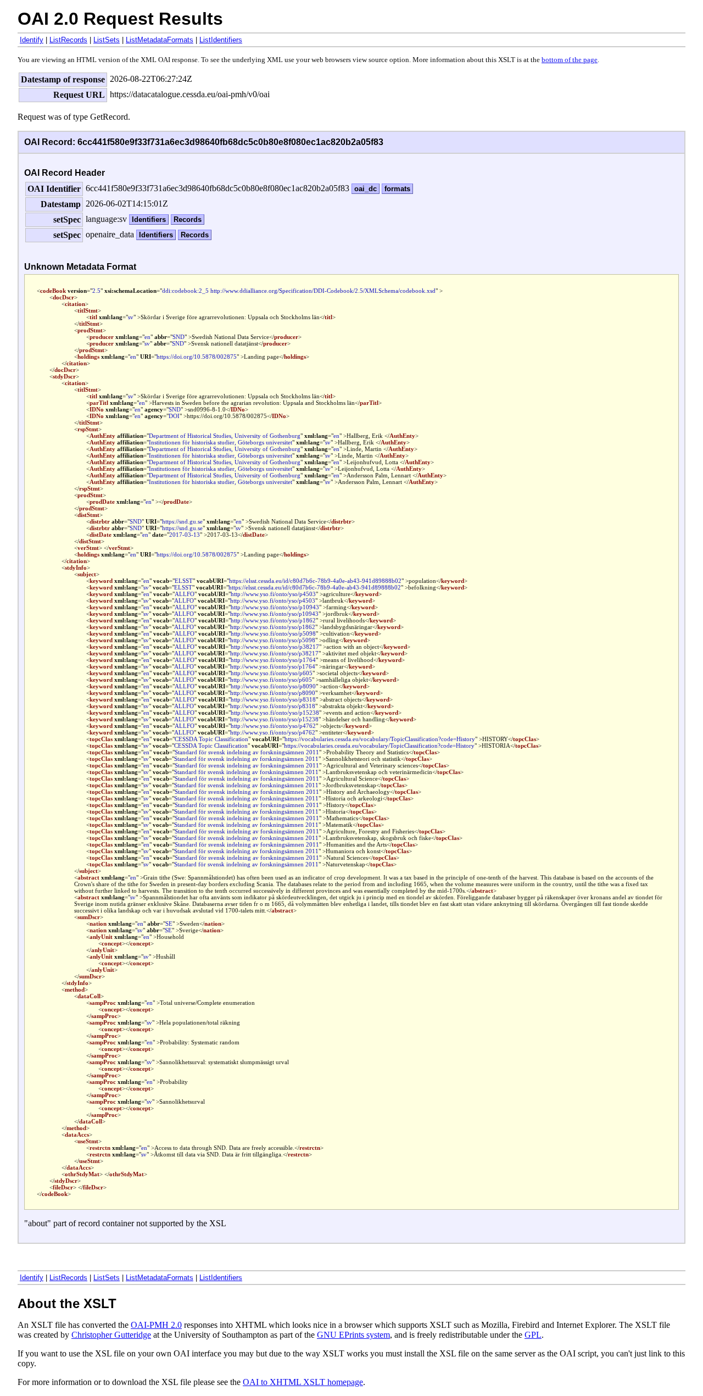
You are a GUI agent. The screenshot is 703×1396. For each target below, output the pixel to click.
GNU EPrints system (353, 1334)
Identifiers (149, 219)
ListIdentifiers (220, 40)
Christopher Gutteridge (111, 1334)
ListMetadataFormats (159, 40)
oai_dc (365, 189)
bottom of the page (570, 60)
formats (397, 189)
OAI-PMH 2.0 (156, 1325)
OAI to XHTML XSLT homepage (303, 1382)
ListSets (106, 40)
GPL (533, 1334)
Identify (31, 40)
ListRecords (68, 40)
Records (188, 219)
